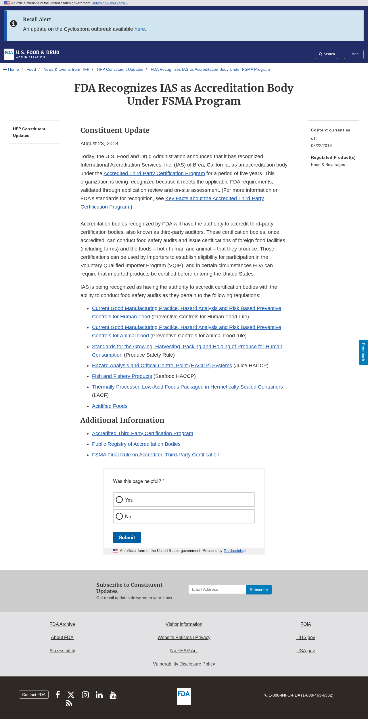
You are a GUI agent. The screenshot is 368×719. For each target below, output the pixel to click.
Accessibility (62, 650)
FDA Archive (62, 624)
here (140, 29)
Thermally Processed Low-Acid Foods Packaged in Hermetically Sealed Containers (187, 387)
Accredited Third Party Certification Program (142, 433)
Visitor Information (184, 624)
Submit (127, 537)
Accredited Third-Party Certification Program (154, 173)
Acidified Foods (109, 406)
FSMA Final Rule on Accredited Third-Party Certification (155, 455)
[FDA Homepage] (31, 54)
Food (31, 69)
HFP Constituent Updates (120, 69)
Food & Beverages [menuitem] (328, 164)
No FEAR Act (184, 650)
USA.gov (305, 650)
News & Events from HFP (66, 69)
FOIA (305, 624)
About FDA (62, 637)
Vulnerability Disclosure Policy (184, 663)
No (128, 516)
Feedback (363, 352)
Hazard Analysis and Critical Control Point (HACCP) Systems (162, 365)
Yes (129, 499)
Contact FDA (33, 694)
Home (13, 69)
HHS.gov (305, 637)
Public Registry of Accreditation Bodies (136, 444)
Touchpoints (233, 551)
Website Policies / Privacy (184, 637)
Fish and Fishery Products (122, 376)
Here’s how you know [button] (108, 3)
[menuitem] (333, 139)
